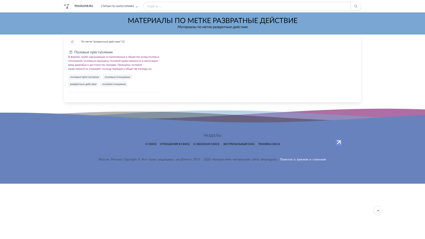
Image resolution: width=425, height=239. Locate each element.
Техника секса (269, 144)
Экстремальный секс (239, 144)
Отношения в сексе (175, 144)
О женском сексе (206, 144)
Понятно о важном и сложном (303, 159)
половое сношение (114, 84)
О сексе (150, 144)
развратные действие (83, 84)
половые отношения (117, 77)
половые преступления (84, 77)
